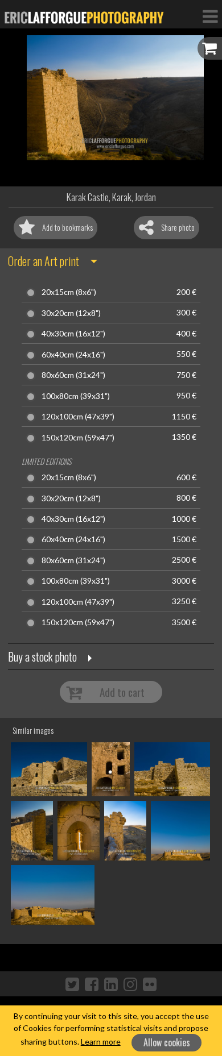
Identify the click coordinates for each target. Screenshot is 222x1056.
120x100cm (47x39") (78, 416)
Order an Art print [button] (43, 260)
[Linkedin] (111, 983)
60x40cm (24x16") (73, 354)
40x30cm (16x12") (73, 333)
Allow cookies (166, 1042)
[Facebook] (91, 983)
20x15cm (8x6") (69, 292)
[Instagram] (130, 983)
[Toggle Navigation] (210, 16)
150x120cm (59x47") (78, 437)
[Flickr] (150, 983)
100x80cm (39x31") (76, 396)
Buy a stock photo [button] (42, 656)
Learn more (101, 1041)
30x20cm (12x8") (71, 313)
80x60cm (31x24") (73, 375)
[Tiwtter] (72, 983)
